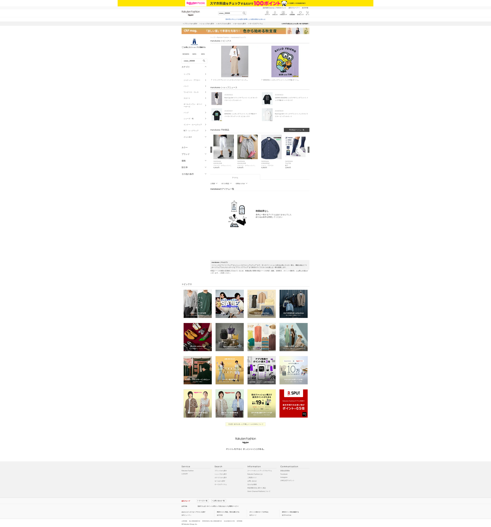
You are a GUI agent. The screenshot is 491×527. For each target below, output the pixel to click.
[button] (224, 153)
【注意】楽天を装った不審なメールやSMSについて (245, 424)
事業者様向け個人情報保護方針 (212, 521)
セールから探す (220, 481)
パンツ (186, 86)
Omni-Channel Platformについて (258, 491)
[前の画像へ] (211, 150)
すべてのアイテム (221, 484)
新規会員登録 (285, 471)
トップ (212, 37)
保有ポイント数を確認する (290, 512)
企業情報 (184, 521)
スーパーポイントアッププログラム (259, 471)
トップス (187, 74)
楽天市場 (305, 8)
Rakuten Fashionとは (255, 474)
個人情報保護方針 (194, 521)
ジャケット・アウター (192, 80)
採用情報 (239, 521)
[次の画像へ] (308, 150)
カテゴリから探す (221, 477)
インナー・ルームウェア (193, 125)
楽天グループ (293, 8)
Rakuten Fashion (223, 37)
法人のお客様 (252, 484)
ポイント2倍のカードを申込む (259, 512)
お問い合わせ (252, 481)
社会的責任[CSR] (229, 521)
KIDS (203, 54)
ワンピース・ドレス (191, 92)
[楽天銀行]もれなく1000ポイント (274, 8)
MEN (194, 54)
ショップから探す (221, 474)
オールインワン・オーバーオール (193, 105)
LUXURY (185, 474)
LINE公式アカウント (287, 480)
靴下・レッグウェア (191, 131)
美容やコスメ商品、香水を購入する (228, 512)
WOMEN (185, 54)
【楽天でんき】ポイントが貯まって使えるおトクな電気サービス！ (218, 506)
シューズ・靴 (189, 119)
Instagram (283, 477)
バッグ (186, 113)
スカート (187, 98)
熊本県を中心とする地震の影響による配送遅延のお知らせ (245, 19)
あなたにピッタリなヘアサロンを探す (193, 512)
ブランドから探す (221, 471)
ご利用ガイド (252, 477)
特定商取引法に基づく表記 (256, 488)
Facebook (284, 474)
